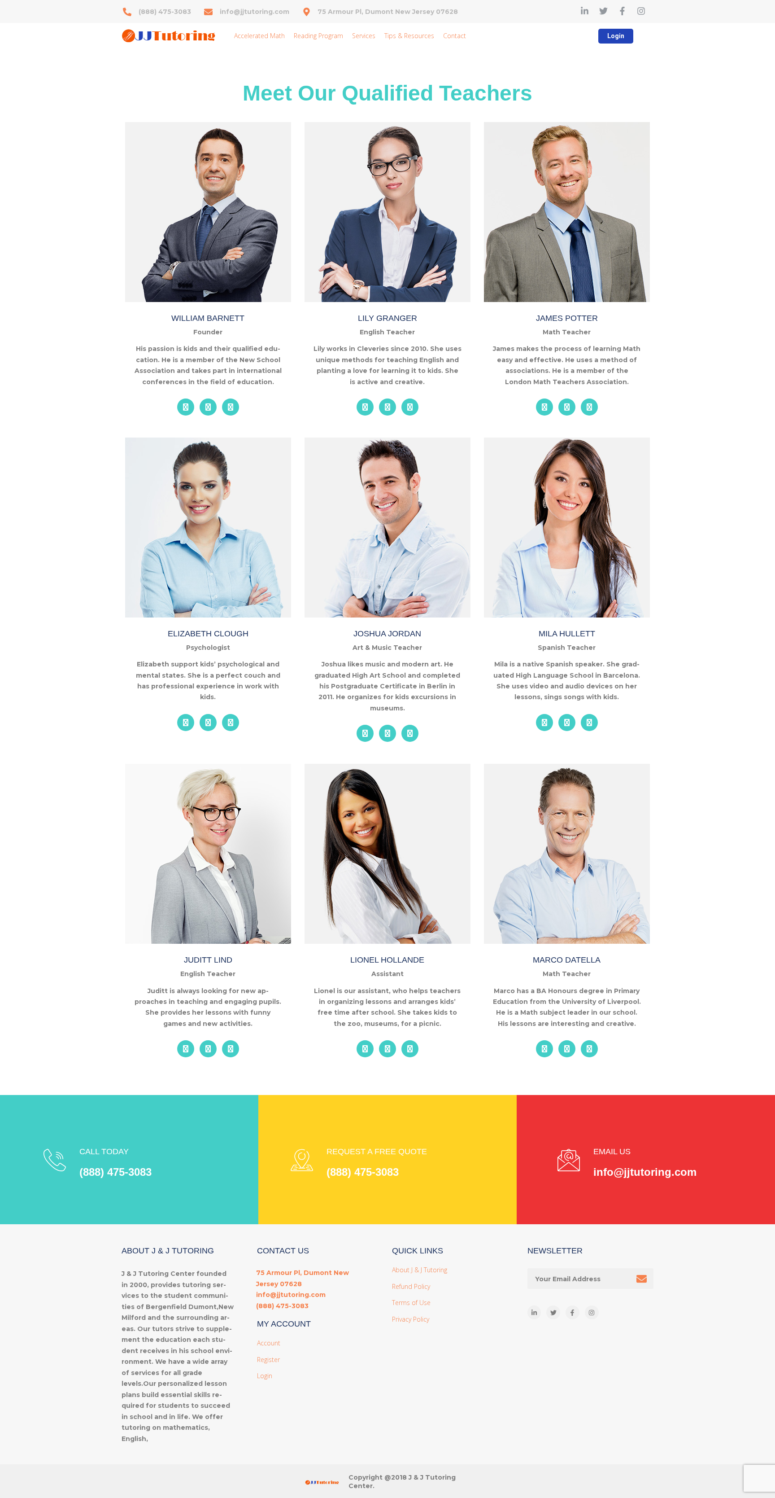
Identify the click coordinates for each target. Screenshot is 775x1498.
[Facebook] (230, 407)
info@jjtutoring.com (645, 1172)
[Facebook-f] (622, 11)
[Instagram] (641, 11)
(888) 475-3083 (115, 1172)
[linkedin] (185, 407)
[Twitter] (603, 11)
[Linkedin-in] (584, 11)
